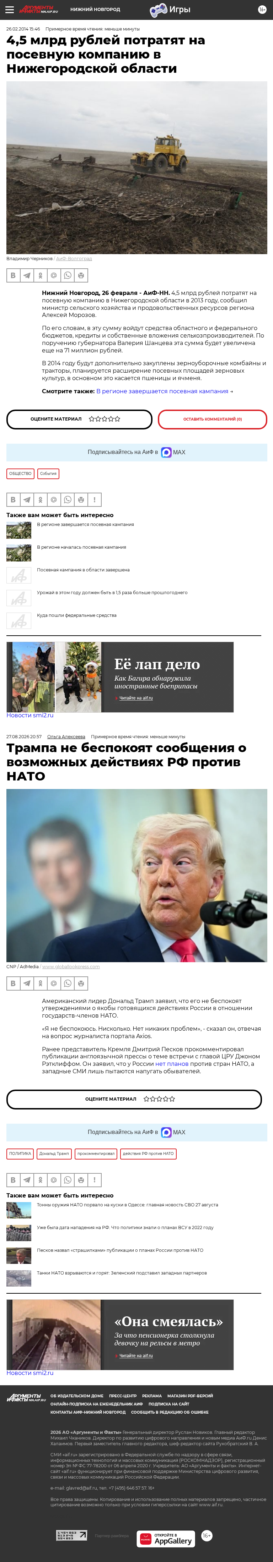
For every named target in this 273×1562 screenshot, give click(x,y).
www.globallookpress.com (71, 966)
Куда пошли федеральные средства (77, 615)
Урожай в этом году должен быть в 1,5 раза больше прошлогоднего (112, 592)
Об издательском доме (76, 1396)
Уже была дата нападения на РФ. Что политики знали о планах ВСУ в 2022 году (125, 1227)
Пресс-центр (122, 1396)
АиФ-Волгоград (74, 258)
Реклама (152, 1396)
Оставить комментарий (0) (212, 419)
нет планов (172, 1063)
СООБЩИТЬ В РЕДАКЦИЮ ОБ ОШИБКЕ (170, 1412)
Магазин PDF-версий (190, 1396)
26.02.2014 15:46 (23, 29)
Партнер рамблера (112, 1536)
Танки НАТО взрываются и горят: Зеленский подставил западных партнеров (122, 1273)
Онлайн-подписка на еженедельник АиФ (96, 1404)
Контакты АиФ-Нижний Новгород (87, 1412)
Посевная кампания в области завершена (83, 569)
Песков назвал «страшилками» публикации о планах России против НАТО (120, 1250)
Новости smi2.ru (30, 715)
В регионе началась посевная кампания (81, 547)
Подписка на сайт (169, 1404)
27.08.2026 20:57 (24, 736)
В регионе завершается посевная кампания (162, 391)
